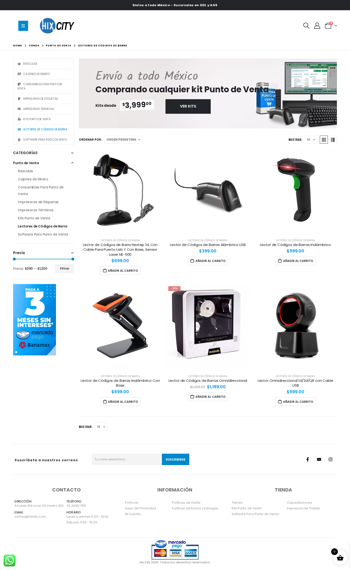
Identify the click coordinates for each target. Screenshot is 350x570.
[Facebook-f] (307, 459)
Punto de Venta (26, 163)
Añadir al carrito (123, 271)
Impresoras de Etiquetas (40, 99)
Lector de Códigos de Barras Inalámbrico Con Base (120, 383)
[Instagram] (330, 459)
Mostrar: (295, 140)
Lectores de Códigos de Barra (120, 240)
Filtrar (64, 268)
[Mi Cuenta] (317, 26)
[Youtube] (319, 459)
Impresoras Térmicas (38, 109)
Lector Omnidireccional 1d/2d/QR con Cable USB (295, 383)
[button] (306, 26)
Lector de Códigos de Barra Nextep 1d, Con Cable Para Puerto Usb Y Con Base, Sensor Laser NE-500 (120, 249)
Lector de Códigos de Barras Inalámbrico (295, 244)
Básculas (30, 64)
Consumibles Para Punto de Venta (39, 86)
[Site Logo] (58, 25)
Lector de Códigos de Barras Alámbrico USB (208, 244)
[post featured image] (120, 189)
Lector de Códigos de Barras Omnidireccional (208, 380)
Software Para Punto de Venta (45, 140)
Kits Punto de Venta (36, 119)
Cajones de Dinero (36, 74)
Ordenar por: (90, 140)
